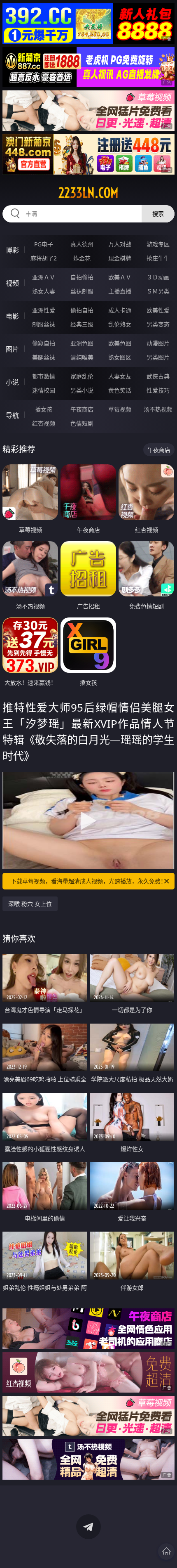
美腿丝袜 (43, 357)
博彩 (12, 250)
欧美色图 (119, 343)
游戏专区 (158, 244)
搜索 (158, 214)
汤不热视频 (158, 409)
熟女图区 (119, 357)
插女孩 (43, 409)
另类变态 (158, 324)
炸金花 (82, 258)
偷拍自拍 (81, 310)
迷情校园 (43, 390)
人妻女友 (119, 376)
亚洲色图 (81, 343)
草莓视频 (119, 409)
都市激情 (43, 376)
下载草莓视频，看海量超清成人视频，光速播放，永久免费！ (88, 881)
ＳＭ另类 (158, 291)
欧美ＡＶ (119, 277)
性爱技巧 (158, 390)
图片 (12, 349)
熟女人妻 (43, 291)
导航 (12, 415)
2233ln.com (88, 192)
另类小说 (81, 390)
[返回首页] (166, 1551)
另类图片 (158, 357)
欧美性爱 (158, 310)
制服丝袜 (43, 324)
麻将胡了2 (43, 258)
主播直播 (119, 291)
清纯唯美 (81, 357)
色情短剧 (81, 423)
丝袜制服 (81, 291)
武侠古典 (158, 376)
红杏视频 (43, 423)
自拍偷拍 (81, 277)
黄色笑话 (119, 390)
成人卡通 (119, 310)
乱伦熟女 (119, 324)
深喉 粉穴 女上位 (30, 904)
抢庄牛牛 (158, 258)
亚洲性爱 (43, 310)
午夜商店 (81, 409)
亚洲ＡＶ (43, 277)
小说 (12, 382)
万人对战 (119, 244)
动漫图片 (158, 343)
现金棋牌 (119, 258)
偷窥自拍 (43, 343)
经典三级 (81, 324)
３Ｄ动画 (158, 277)
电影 (12, 316)
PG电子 (43, 244)
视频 (12, 283)
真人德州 (81, 244)
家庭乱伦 (81, 376)
